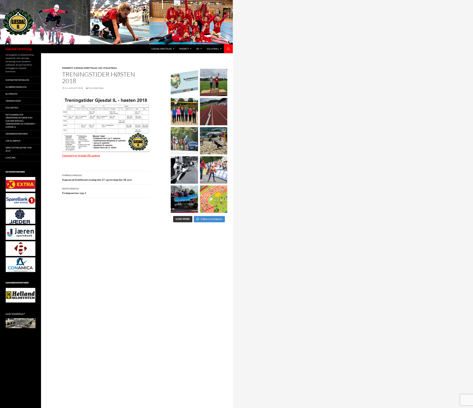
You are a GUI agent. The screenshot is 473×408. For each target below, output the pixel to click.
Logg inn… (11, 157)
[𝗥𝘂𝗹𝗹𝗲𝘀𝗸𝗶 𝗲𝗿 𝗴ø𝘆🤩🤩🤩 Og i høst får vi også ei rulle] (184, 170)
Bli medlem (11, 94)
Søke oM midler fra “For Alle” (19, 149)
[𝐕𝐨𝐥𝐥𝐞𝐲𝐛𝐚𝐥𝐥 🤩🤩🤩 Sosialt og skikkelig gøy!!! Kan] (213, 140)
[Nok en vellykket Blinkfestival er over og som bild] (213, 170)
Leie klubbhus (13, 141)
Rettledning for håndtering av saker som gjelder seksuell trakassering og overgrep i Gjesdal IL (20, 120)
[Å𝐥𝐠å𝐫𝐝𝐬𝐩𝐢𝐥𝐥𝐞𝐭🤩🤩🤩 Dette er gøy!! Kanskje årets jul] (184, 82)
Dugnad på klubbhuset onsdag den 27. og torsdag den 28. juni (97, 177)
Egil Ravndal (96, 88)
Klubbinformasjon (16, 87)
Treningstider (13, 101)
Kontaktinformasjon (17, 80)
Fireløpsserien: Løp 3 (74, 191)
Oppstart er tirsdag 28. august (81, 155)
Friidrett (184, 48)
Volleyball (213, 48)
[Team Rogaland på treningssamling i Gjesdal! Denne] (184, 111)
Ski (197, 48)
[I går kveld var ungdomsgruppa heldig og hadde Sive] (184, 140)
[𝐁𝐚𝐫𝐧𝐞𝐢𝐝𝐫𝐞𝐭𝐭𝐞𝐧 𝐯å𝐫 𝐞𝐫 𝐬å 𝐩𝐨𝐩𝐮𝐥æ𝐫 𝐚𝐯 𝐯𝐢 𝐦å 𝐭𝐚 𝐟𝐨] (213, 199)
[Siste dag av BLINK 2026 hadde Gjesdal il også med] (184, 199)
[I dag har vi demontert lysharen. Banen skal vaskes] (213, 111)
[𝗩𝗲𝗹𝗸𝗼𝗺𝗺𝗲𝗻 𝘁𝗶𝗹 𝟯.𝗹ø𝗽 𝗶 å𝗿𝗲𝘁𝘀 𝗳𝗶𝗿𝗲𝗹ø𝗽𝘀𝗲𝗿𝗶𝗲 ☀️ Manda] (213, 82)
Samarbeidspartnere (17, 133)
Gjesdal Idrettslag (19, 49)
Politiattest (12, 107)
